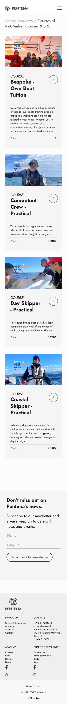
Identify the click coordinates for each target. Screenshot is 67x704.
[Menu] (59, 7)
